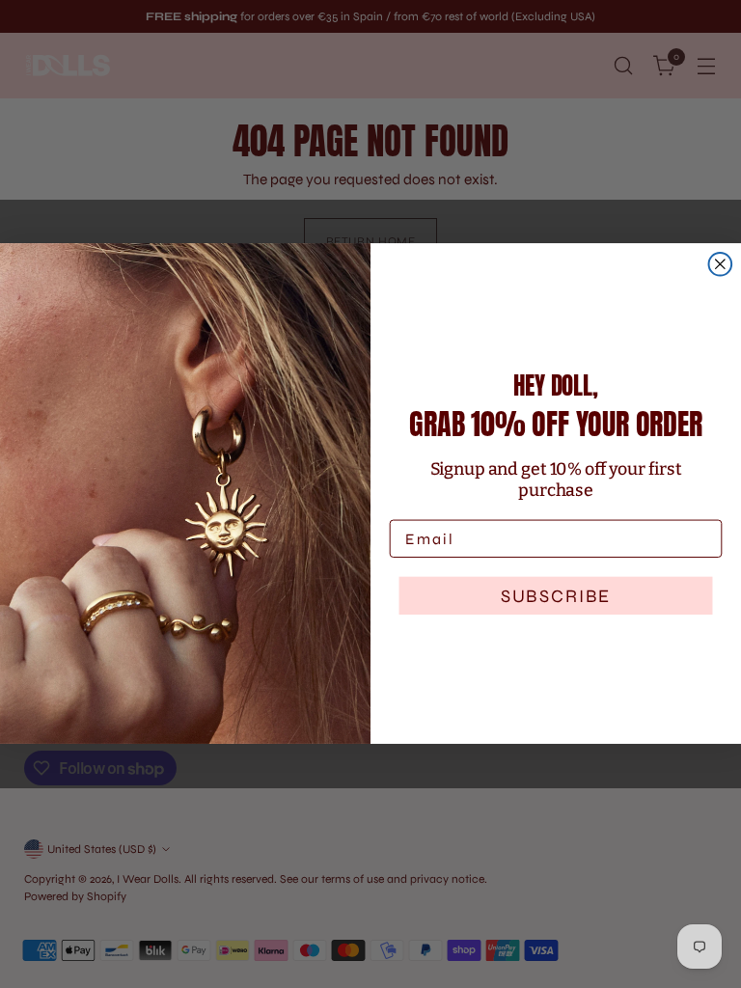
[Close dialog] (720, 264)
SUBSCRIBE (556, 596)
